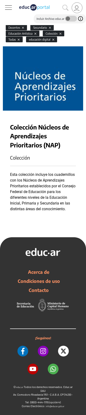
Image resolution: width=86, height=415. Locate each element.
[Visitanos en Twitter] (63, 351)
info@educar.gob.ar (55, 406)
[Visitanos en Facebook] (23, 351)
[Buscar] (65, 8)
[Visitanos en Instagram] (43, 351)
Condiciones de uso (39, 281)
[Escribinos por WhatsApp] (53, 369)
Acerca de (38, 272)
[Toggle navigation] (4, 2)
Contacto (39, 290)
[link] (77, 7)
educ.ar (19, 387)
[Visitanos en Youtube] (33, 369)
